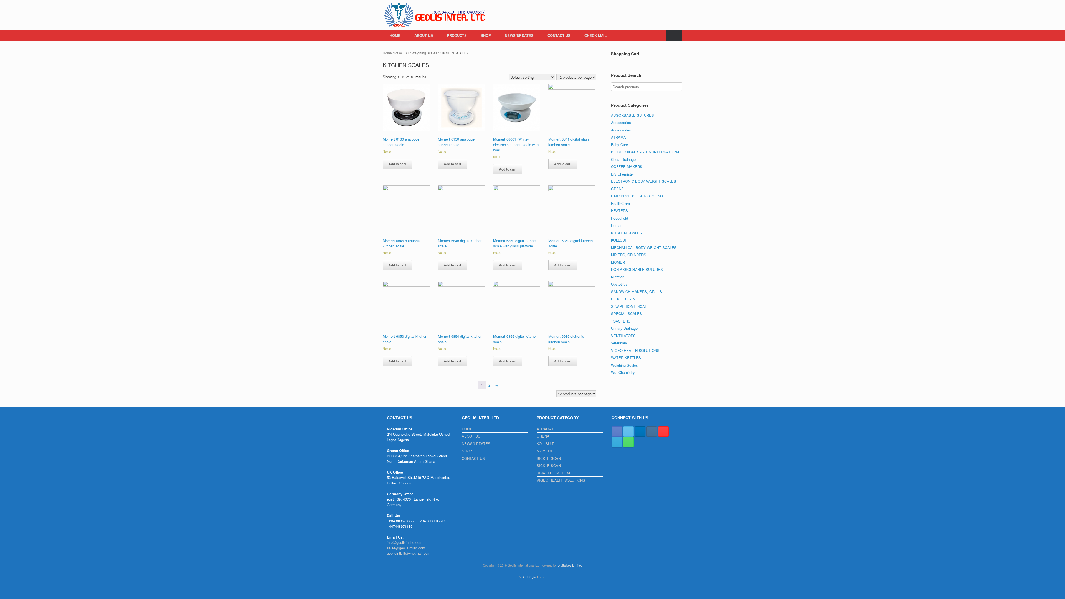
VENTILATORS (623, 335)
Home (387, 52)
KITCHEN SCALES (626, 232)
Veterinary (619, 343)
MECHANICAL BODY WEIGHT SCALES (644, 247)
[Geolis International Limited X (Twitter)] (628, 431)
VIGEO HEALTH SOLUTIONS (635, 350)
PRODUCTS (457, 35)
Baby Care (619, 144)
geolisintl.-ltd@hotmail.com (408, 553)
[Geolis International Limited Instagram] (651, 431)
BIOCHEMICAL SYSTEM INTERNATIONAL (646, 151)
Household (619, 218)
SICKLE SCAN (623, 298)
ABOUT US (423, 35)
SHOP (486, 35)
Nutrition (617, 277)
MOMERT (401, 52)
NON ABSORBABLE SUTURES (637, 269)
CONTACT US (558, 35)
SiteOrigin (529, 577)
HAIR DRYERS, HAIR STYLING (637, 196)
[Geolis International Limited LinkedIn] (640, 431)
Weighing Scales (424, 52)
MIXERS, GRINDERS (628, 254)
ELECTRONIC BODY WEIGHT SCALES (643, 181)
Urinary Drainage (624, 328)
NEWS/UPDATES (519, 35)
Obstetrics (619, 284)
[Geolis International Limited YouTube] (663, 431)
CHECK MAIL (595, 35)
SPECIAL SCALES (626, 313)
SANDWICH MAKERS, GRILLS (636, 291)
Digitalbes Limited (569, 565)
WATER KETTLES (626, 357)
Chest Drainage (623, 159)
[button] (674, 35)
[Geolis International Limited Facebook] (617, 431)
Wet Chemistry (623, 372)
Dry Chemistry (622, 174)
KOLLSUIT (619, 240)
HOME (395, 35)
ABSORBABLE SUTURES (632, 115)
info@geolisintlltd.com (404, 542)
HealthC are (620, 203)
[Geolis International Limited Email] (617, 442)
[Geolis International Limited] (435, 15)
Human (616, 225)
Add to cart (397, 163)
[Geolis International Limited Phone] (628, 442)
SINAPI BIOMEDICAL (629, 306)
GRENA (617, 188)
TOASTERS (620, 321)
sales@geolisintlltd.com (406, 547)
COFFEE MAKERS (626, 166)
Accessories (621, 122)
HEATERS (619, 210)
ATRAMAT (619, 137)
